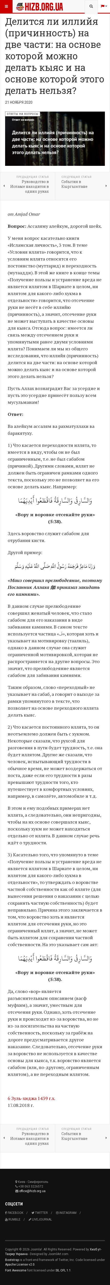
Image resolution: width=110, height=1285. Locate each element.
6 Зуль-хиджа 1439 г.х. (31, 1098)
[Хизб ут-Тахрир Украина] (26, 6)
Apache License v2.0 (20, 1264)
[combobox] (91, 6)
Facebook (15, 1213)
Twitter (41, 1213)
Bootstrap (12, 1260)
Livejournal (41, 1219)
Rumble (14, 1219)
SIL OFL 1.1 (63, 1270)
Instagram (67, 1213)
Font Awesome (15, 1270)
